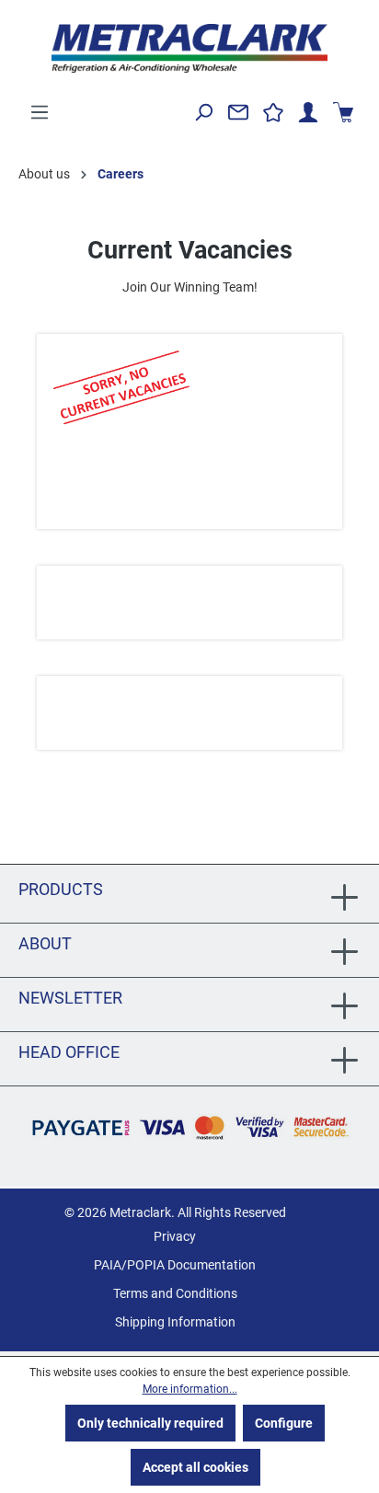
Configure (284, 1423)
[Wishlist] (273, 112)
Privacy (175, 1236)
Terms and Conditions (175, 1293)
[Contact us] (238, 112)
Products (60, 889)
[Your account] (308, 112)
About (45, 943)
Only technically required (150, 1423)
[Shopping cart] (343, 112)
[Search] (203, 112)
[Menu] (39, 112)
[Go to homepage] (189, 48)
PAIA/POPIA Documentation (175, 1265)
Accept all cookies (195, 1467)
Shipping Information (175, 1322)
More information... (190, 1389)
